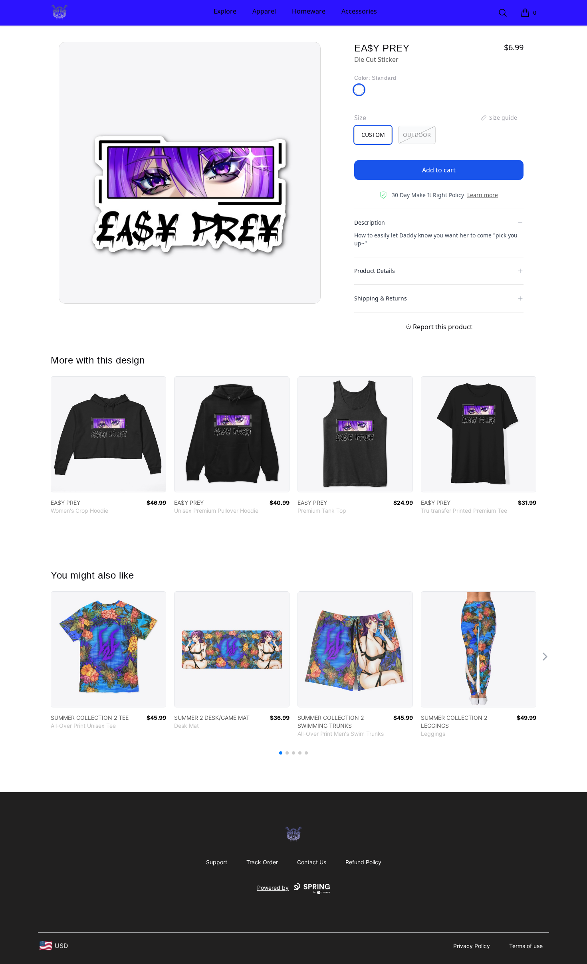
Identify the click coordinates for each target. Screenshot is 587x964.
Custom (373, 134)
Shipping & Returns (380, 298)
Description (369, 222)
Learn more (482, 195)
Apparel (264, 11)
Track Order (262, 862)
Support (216, 862)
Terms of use (526, 945)
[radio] (373, 135)
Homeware (308, 11)
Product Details (374, 271)
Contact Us (311, 862)
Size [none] (360, 117)
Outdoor (417, 134)
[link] (108, 434)
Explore (225, 11)
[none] (498, 118)
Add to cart (439, 170)
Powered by (273, 887)
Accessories (359, 11)
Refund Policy (363, 862)
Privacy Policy (471, 945)
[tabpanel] (190, 173)
